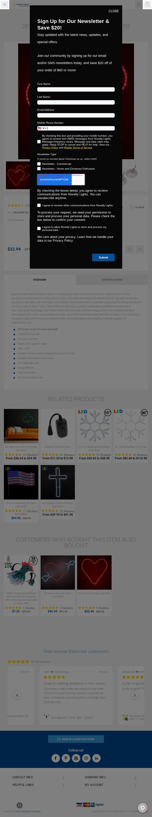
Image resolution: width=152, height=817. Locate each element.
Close (114, 11)
